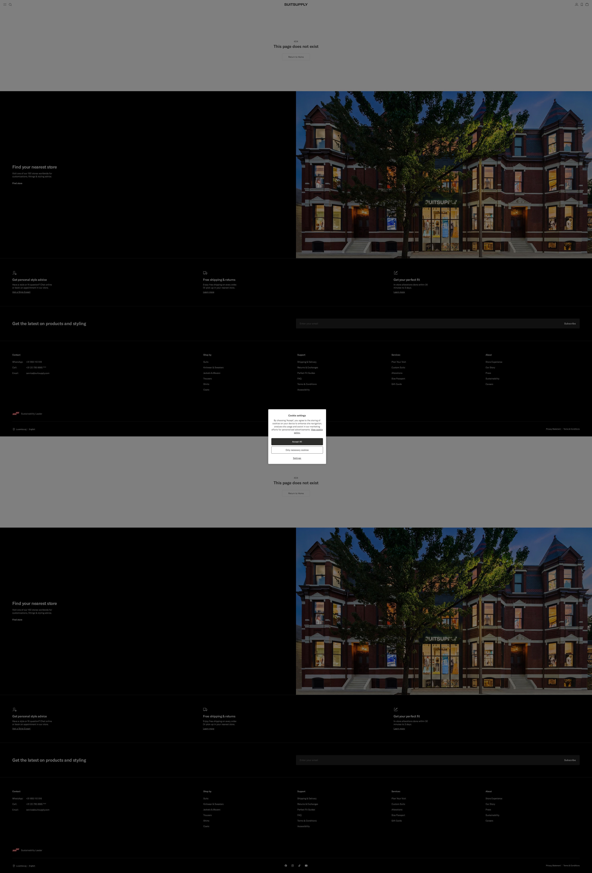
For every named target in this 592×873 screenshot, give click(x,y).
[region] (297, 436)
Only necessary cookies (297, 450)
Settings (297, 458)
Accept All (297, 441)
